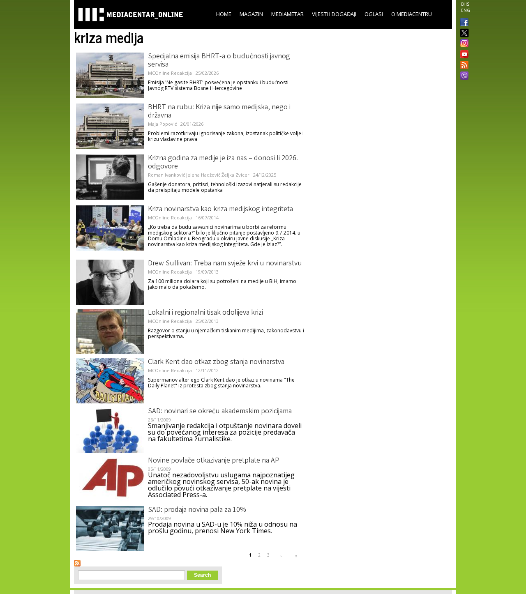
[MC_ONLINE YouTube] (462, 54)
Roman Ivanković (166, 175)
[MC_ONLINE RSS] (462, 65)
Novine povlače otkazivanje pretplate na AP (213, 461)
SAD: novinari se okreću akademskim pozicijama (220, 411)
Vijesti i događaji (334, 14)
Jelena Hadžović (203, 175)
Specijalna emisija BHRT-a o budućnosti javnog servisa (219, 60)
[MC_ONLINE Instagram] (462, 44)
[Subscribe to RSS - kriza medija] (77, 563)
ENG (465, 10)
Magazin (251, 14)
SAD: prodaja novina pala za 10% (197, 510)
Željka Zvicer (235, 175)
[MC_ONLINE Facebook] (462, 23)
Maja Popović (162, 124)
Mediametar (287, 14)
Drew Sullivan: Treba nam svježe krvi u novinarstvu (225, 263)
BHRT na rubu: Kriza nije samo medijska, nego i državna (219, 111)
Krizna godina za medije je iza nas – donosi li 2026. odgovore (223, 162)
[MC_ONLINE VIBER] (462, 76)
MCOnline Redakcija (170, 73)
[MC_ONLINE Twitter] (463, 33)
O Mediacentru (411, 14)
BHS (465, 4)
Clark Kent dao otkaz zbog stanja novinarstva (216, 362)
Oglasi (374, 14)
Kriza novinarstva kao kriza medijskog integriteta (220, 209)
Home (223, 14)
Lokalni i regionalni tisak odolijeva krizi (205, 313)
